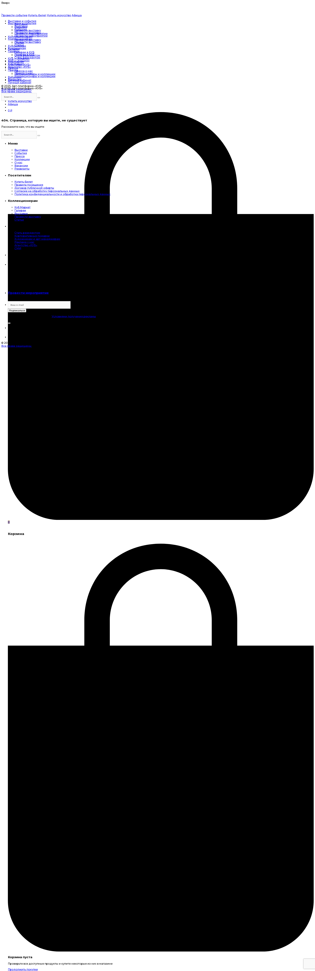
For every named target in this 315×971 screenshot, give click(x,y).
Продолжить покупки (23, 969)
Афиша (77, 15)
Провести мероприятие (28, 293)
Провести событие (14, 15)
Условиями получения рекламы (74, 316)
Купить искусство (59, 15)
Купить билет (37, 15)
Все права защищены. (16, 91)
